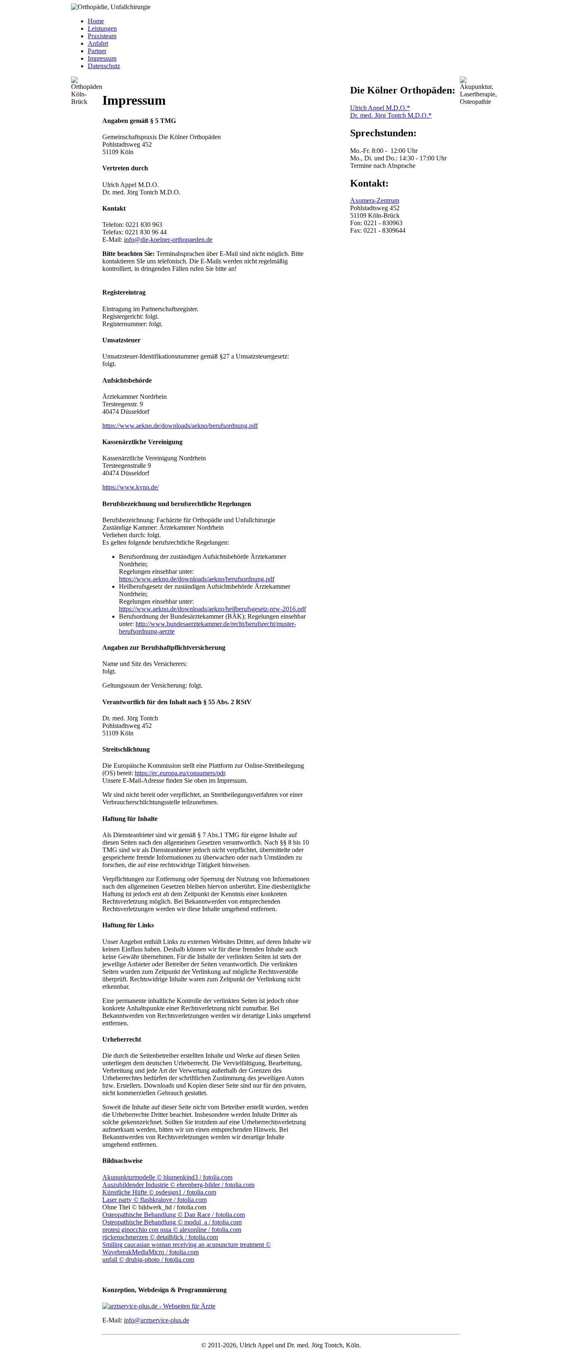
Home (96, 21)
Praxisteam (102, 35)
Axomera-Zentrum (374, 200)
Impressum (102, 58)
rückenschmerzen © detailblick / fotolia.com (160, 1237)
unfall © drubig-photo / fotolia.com (148, 1259)
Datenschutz (104, 65)
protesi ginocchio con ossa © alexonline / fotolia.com (171, 1229)
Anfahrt (98, 43)
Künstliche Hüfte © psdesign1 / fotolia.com (159, 1192)
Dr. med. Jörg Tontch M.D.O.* (391, 115)
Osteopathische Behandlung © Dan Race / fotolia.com (173, 1214)
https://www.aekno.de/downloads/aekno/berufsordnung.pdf (180, 425)
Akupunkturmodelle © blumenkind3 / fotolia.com (167, 1177)
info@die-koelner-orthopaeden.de (168, 239)
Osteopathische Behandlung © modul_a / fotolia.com (172, 1222)
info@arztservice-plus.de (156, 1320)
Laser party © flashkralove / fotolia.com (154, 1199)
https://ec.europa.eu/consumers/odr (180, 773)
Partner (97, 50)
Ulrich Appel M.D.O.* (380, 107)
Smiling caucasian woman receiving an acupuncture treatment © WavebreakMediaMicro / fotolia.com (186, 1248)
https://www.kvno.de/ (130, 487)
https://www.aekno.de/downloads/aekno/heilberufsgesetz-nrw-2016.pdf (212, 608)
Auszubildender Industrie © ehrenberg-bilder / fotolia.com (178, 1184)
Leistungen (102, 28)
